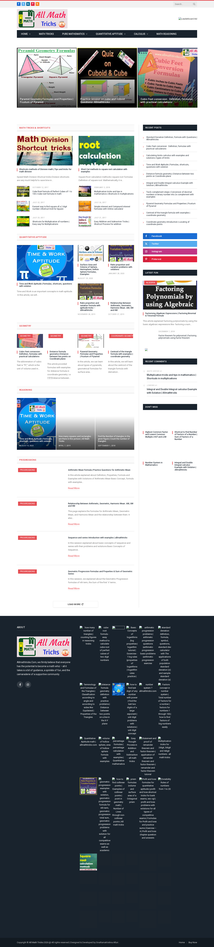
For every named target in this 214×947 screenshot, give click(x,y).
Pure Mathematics (73, 34)
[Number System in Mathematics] (155, 452)
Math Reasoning (166, 34)
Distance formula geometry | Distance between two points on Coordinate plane (60, 355)
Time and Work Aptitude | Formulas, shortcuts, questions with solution (45, 285)
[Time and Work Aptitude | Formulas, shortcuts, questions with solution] (45, 263)
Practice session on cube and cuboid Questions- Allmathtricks (102, 101)
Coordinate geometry (123, 336)
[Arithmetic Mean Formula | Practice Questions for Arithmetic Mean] (40, 480)
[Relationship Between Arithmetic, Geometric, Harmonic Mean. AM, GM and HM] (121, 291)
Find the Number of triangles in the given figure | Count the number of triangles (114, 438)
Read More (74, 488)
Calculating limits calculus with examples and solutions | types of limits (167, 156)
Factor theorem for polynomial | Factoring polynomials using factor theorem (177, 336)
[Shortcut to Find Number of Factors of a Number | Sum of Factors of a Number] (184, 421)
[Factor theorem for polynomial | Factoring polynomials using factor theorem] (149, 335)
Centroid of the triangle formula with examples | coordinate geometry (122, 354)
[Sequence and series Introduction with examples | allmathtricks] (40, 548)
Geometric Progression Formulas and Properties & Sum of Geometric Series (100, 572)
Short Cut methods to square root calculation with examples (104, 170)
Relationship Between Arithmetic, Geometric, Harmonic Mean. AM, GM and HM (122, 306)
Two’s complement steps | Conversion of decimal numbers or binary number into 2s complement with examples (170, 194)
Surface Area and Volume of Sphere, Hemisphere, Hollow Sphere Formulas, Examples (89, 270)
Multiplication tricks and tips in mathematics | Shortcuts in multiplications (114, 192)
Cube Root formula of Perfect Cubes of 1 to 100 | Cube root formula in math (52, 192)
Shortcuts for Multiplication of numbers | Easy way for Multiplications (50, 222)
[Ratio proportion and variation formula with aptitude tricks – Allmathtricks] (91, 291)
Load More (74, 604)
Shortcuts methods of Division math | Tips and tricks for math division (45, 170)
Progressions (27, 470)
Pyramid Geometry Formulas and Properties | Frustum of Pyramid (46, 101)
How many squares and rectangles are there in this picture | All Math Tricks (75, 438)
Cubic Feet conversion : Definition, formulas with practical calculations (167, 101)
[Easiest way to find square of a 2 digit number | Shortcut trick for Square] (23, 206)
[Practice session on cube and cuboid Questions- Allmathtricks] (107, 78)
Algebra (150, 282)
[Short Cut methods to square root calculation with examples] (106, 150)
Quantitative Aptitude (109, 34)
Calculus (139, 34)
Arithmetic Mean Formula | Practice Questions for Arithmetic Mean (99, 470)
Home (24, 34)
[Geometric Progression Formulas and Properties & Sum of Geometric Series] (40, 581)
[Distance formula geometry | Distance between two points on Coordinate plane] (60, 341)
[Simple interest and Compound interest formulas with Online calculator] (85, 206)
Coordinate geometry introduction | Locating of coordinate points (167, 223)
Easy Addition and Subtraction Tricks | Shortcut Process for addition (111, 222)
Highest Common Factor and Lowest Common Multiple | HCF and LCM (156, 434)
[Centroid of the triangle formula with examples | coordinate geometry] (121, 341)
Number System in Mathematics (154, 463)
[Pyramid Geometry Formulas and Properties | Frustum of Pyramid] (47, 78)
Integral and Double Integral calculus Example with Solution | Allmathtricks (169, 184)
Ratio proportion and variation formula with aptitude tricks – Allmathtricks (90, 306)
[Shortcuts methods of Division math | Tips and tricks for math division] (45, 150)
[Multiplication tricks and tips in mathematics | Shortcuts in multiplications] (85, 191)
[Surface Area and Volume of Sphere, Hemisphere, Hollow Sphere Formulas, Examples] (91, 253)
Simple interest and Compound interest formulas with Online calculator (112, 207)
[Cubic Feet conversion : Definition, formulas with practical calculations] (167, 78)
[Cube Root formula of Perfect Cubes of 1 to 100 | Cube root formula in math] (23, 191)
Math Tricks (46, 34)
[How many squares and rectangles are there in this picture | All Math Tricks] (75, 424)
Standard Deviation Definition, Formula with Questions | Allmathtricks (171, 138)
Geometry (25, 336)
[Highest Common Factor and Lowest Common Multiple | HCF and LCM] (155, 421)
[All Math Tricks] (42, 19)
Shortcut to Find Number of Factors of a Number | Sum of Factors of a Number (186, 435)
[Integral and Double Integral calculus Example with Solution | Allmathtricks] (184, 452)
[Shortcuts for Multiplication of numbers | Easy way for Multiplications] (23, 221)
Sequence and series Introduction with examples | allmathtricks (97, 538)
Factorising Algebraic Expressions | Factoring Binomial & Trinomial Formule (170, 314)
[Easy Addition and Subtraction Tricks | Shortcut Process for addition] (85, 221)
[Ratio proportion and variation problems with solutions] (121, 253)
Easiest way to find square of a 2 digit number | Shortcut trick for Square (49, 207)
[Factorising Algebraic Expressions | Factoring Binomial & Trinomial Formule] (170, 295)
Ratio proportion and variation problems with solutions (121, 267)
